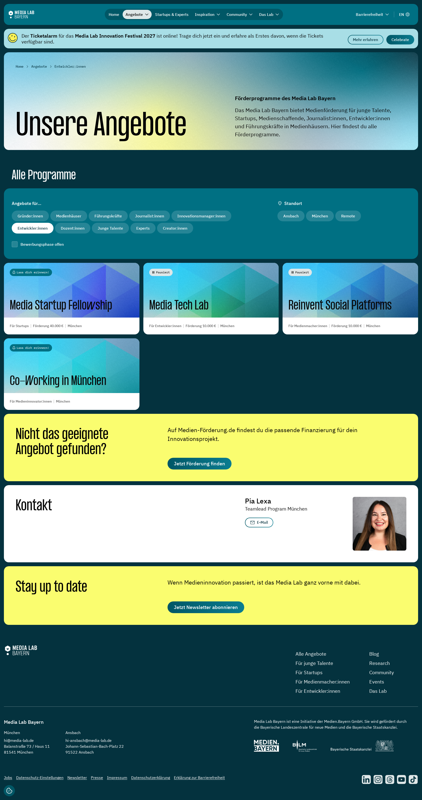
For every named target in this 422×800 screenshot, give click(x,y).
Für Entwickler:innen (317, 691)
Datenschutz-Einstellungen (39, 777)
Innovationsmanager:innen (201, 215)
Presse (97, 777)
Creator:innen (175, 228)
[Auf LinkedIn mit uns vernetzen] (366, 779)
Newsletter (77, 777)
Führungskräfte (108, 215)
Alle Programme (44, 175)
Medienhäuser (68, 215)
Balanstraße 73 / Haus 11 (27, 746)
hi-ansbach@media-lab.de (88, 740)
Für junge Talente (314, 663)
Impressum (117, 777)
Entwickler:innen (33, 228)
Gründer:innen (30, 215)
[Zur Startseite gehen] (21, 14)
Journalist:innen (149, 215)
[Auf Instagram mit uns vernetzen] (378, 779)
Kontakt (34, 506)
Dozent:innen (72, 228)
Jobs (8, 777)
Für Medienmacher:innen (322, 681)
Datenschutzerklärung (150, 777)
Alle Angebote (310, 654)
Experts (143, 228)
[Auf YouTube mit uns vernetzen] (401, 779)
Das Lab (378, 691)
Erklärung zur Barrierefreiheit (199, 777)
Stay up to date (51, 587)
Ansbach (291, 215)
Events (376, 681)
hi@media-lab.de (19, 740)
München (320, 215)
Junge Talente (110, 228)
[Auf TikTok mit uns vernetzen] (413, 779)
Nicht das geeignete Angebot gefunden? (62, 442)
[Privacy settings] (9, 790)
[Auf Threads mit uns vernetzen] (390, 779)
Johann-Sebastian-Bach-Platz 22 (94, 746)
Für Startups (309, 672)
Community (381, 672)
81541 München (18, 752)
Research (379, 663)
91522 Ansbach (79, 752)
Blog (374, 654)
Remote (348, 215)
